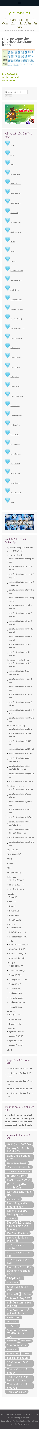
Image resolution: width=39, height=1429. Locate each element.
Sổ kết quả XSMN (16, 193)
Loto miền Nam (15, 444)
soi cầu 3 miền (13, 1317)
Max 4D (13, 251)
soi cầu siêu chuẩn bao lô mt (20, 729)
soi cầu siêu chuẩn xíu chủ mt (21, 781)
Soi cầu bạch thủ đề (12, 1326)
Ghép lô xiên (14, 1278)
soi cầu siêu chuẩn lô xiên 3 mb (19, 1088)
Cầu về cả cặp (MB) (16, 319)
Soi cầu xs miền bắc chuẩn (18, 660)
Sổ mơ (12, 502)
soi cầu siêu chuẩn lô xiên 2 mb (19, 1068)
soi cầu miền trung (12, 1353)
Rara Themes (28, 1421)
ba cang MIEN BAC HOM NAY (18, 1149)
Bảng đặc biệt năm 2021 (18, 1157)
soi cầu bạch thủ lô (12, 1321)
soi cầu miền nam (12, 1349)
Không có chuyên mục (17, 1288)
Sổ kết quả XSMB (16, 184)
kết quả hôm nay (15, 174)
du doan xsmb (16, 1176)
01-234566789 (21, 13)
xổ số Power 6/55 (16, 232)
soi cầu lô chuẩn (26, 1341)
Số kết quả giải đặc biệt (18, 1363)
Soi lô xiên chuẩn (17, 1357)
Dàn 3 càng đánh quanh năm (17, 1186)
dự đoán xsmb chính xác (19, 1254)
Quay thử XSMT (15, 483)
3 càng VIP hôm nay (19, 1144)
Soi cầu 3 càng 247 (18, 1298)
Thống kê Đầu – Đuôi (17, 396)
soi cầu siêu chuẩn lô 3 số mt (21, 753)
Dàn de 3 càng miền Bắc (19, 1193)
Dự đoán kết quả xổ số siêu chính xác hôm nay (19, 1226)
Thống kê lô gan (15, 348)
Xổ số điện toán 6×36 (18, 937)
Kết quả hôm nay (14, 872)
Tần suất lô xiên (16, 1391)
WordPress (24, 1424)
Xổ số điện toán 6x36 (17, 271)
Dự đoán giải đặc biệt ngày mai (17, 1212)
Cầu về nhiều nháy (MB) (17, 328)
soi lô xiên (26, 1353)
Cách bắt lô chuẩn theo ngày (17, 1163)
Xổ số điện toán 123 (16, 280)
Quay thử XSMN (15, 473)
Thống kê (13, 261)
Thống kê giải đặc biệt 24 (17, 1371)
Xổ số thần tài (15, 290)
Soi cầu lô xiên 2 (17, 1345)
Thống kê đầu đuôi (16, 338)
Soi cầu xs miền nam (15, 786)
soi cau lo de (27, 1294)
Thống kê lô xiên (15, 357)
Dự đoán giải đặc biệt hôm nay (17, 1205)
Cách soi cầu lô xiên (19, 1167)
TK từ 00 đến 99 (15, 425)
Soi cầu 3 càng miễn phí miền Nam (19, 1311)
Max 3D (13, 242)
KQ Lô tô (11, 1011)
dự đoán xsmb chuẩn (15, 1246)
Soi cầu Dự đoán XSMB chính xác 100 (17, 1333)
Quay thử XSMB (15, 464)
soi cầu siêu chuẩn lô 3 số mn (21, 817)
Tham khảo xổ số (14, 854)
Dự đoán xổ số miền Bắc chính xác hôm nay (19, 1270)
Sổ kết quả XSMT (16, 203)
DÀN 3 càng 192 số (18, 1180)
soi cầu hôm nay (11, 1341)
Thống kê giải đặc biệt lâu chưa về (17, 1378)
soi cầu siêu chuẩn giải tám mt (21, 749)
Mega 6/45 (14, 915)
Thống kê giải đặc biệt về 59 (17, 1386)
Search (8, 96)
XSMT (12, 164)
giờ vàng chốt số (12, 1282)
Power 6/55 (14, 911)
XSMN (12, 155)
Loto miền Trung (15, 454)
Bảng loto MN (15, 1019)
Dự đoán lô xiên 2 (17, 1233)
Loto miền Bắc (15, 435)
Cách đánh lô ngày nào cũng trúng (18, 1171)
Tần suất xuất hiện (16, 415)
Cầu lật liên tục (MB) (17, 309)
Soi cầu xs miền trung (16, 725)
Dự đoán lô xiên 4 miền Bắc (17, 1239)
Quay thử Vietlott (16, 492)
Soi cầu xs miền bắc (15, 555)
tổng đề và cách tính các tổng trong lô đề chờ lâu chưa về (10, 77)
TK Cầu (10, 941)
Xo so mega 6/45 (15, 222)
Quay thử (11, 1028)
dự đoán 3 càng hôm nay (13, 1199)
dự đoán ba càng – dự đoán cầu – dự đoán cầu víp (19, 23)
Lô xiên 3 (12, 1294)
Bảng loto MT (15, 1014)
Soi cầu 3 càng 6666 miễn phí (19, 1304)
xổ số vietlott (14, 213)
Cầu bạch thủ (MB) (16, 300)
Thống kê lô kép (15, 367)
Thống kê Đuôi (15, 386)
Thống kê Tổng (15, 406)
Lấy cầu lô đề (12, 849)
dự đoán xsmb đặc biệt (18, 1261)
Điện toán (11, 924)
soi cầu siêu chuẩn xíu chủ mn (21, 837)
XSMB (12, 145)
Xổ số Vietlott (15, 920)
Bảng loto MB (15, 1024)
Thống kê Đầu (15, 377)
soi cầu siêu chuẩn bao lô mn (21, 789)
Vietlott (10, 894)
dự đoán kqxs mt (11, 1218)
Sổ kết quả (11, 877)
